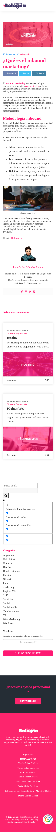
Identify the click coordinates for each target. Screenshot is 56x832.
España (7, 575)
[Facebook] (21, 291)
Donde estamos (11, 571)
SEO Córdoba (29, 822)
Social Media (28, 772)
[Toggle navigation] (50, 6)
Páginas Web (22, 333)
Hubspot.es (16, 238)
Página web (28, 754)
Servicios (8, 599)
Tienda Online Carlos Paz (28, 768)
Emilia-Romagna (14, 822)
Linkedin (39, 73)
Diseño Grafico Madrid (28, 796)
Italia (6, 583)
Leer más (11, 380)
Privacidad (23, 819)
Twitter (25, 73)
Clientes (7, 563)
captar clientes (32, 86)
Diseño (7, 567)
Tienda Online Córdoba (28, 763)
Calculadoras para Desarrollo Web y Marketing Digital (28, 791)
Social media (10, 607)
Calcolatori (9, 559)
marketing (8, 587)
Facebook (11, 73)
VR (5, 615)
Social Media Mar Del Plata (28, 781)
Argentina (8, 555)
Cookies (33, 819)
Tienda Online (28, 759)
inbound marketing (15, 83)
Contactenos (28, 701)
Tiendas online (11, 611)
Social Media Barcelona (28, 786)
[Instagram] (26, 291)
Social (6, 603)
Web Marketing (11, 619)
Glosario (26, 54)
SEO (5, 595)
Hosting (12, 337)
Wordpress (8, 623)
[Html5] (34, 291)
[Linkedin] (30, 291)
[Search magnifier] (6, 495)
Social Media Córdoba (28, 777)
